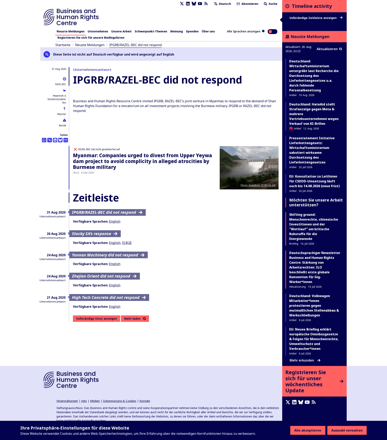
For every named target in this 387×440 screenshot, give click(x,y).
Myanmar (61, 114)
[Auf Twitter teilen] (49, 140)
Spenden (192, 31)
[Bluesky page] (193, 4)
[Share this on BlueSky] (60, 140)
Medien (95, 401)
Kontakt (144, 401)
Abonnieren (249, 4)
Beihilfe (62, 125)
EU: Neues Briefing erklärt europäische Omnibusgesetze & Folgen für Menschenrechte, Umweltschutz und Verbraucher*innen (314, 339)
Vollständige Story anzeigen (96, 318)
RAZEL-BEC (60, 84)
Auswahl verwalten (347, 430)
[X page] (181, 4)
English (114, 221)
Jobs (84, 401)
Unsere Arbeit (121, 31)
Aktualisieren (327, 49)
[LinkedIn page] (187, 4)
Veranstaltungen (67, 401)
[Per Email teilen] (65, 140)
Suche (272, 4)
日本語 (127, 243)
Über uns (208, 31)
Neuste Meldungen (70, 31)
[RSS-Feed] (206, 4)
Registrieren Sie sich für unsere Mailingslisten (90, 37)
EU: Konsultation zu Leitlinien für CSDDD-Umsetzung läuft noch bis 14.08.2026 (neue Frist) (314, 181)
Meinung (176, 31)
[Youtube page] (200, 4)
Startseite (62, 45)
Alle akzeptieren (307, 430)
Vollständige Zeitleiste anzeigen (313, 18)
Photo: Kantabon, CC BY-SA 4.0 (258, 185)
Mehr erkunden (302, 360)
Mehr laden (132, 318)
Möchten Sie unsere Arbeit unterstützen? (316, 202)
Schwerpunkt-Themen (151, 31)
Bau (64, 102)
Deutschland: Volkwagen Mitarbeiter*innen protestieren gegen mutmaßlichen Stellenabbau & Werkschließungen (314, 305)
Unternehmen (98, 31)
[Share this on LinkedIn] (55, 140)
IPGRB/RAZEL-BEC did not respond (135, 45)
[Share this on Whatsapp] (44, 140)
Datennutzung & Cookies (119, 401)
